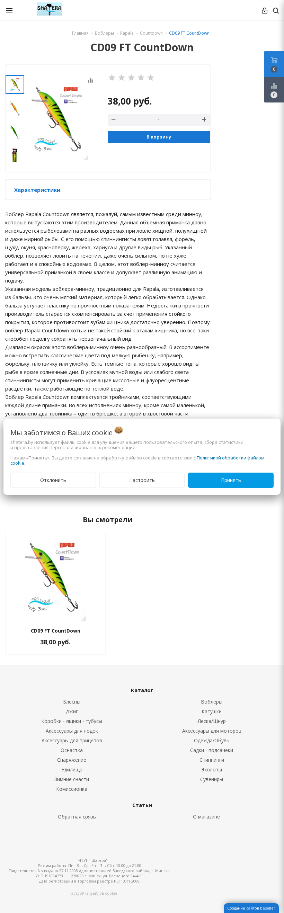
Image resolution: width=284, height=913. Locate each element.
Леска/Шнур (212, 721)
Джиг (72, 711)
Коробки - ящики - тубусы (71, 721)
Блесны (71, 701)
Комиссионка (71, 789)
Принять (231, 480)
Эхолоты (211, 769)
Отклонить (53, 480)
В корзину (159, 137)
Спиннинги (211, 760)
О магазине (206, 816)
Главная (80, 33)
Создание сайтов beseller (251, 908)
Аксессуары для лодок (72, 730)
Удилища (71, 769)
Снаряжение (71, 760)
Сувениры (211, 779)
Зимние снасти (71, 779)
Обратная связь (77, 816)
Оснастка (72, 750)
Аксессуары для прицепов (72, 740)
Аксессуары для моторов (211, 730)
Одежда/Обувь (211, 740)
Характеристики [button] (37, 189)
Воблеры (211, 701)
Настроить (142, 480)
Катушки (212, 711)
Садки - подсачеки (211, 750)
